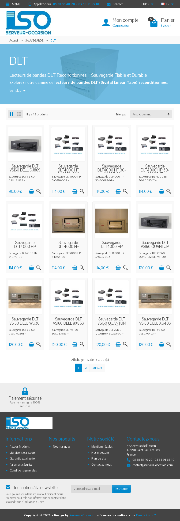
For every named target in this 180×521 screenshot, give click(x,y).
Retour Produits (20, 446)
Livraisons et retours (22, 452)
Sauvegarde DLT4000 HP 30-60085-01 (112, 170)
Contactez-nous (101, 464)
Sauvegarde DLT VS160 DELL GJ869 (25, 168)
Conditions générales (23, 470)
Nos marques (61, 446)
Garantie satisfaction (23, 458)
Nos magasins (100, 452)
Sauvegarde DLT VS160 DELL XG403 (155, 321)
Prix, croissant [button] (142, 114)
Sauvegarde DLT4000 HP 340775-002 (112, 247)
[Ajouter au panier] (31, 191)
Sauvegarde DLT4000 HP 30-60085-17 (155, 170)
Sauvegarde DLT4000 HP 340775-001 (68, 247)
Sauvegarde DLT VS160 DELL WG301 (25, 321)
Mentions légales (101, 446)
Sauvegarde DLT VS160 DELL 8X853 (68, 321)
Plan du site (98, 458)
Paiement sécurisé (21, 464)
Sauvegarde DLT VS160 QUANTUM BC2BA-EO (112, 323)
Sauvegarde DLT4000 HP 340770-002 (68, 170)
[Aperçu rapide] (38, 191)
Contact (117, 4)
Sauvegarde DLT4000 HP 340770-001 (25, 247)
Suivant (97, 367)
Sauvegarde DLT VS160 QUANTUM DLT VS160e (155, 247)
